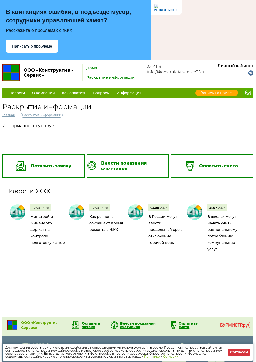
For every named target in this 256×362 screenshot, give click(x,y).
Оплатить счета (188, 325)
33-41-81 (155, 66)
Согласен (239, 352)
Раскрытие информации (110, 77)
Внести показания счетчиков (138, 325)
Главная (8, 115)
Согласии (170, 356)
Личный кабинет (236, 65)
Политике (152, 356)
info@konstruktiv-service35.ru (176, 72)
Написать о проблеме (32, 46)
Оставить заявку (91, 325)
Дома (91, 67)
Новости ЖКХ (27, 191)
